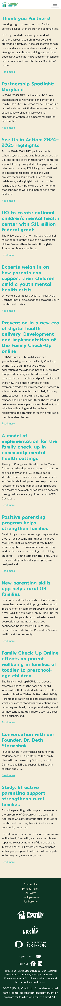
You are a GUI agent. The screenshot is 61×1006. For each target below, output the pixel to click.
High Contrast (26, 956)
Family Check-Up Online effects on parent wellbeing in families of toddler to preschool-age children (30, 664)
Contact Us (30, 884)
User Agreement (30, 897)
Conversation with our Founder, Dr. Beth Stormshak (28, 739)
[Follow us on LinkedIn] (40, 964)
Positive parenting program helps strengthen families (25, 522)
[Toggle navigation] (55, 4)
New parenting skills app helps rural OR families (26, 588)
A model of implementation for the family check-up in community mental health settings (29, 447)
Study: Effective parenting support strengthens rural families (23, 795)
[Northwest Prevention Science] (30, 929)
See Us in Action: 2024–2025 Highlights (30, 142)
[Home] (11, 4)
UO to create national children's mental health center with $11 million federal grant (30, 221)
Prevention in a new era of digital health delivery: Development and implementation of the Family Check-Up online (30, 337)
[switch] (38, 956)
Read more (8, 71)
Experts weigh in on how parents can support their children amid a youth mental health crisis (28, 278)
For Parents (30, 901)
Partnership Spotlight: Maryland (28, 86)
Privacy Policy (30, 888)
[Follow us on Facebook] (33, 964)
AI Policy (30, 892)
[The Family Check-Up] (30, 914)
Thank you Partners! (26, 18)
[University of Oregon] (30, 944)
